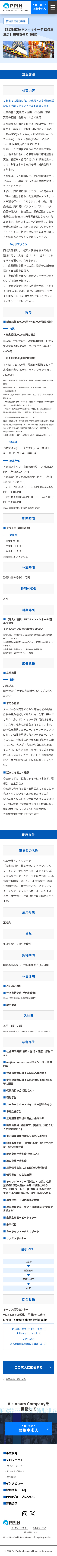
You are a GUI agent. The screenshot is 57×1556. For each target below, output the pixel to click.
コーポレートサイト (19, 1527)
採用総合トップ (39, 1527)
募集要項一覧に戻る (16, 1379)
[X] (32, 1513)
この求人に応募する (28, 1367)
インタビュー (14, 1483)
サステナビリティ (15, 1471)
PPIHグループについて (20, 1497)
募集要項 (11, 1503)
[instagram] (24, 1513)
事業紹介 (11, 1453)
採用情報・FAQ (16, 1490)
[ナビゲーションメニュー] (53, 7)
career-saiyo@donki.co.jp (30, 1319)
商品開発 (11, 1477)
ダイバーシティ (14, 1465)
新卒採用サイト (30, 1532)
